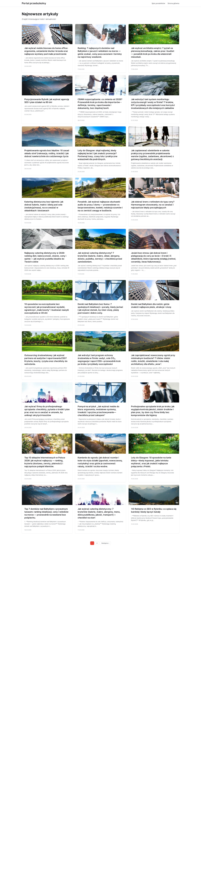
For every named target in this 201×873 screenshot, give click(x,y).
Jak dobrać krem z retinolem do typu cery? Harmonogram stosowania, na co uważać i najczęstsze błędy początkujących (152, 205)
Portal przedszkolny (34, 3)
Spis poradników (158, 3)
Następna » (105, 543)
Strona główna (173, 3)
